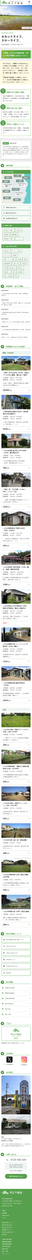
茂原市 (8, 177)
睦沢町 (6, 181)
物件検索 (4, 1213)
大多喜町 (6, 191)
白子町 (17, 176)
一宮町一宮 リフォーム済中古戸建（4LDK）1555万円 (15, 322)
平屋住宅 (24, 263)
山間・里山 (16, 263)
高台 (16, 276)
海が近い (20, 268)
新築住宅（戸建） (8, 238)
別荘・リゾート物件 (9, 259)
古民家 (19, 259)
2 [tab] (16, 28)
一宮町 (20, 181)
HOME (4, 1210)
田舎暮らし (7, 272)
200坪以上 (7, 251)
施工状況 (4, 1234)
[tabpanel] (16, 15)
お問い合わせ (5, 1215)
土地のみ (18, 230)
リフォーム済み (16, 251)
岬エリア (21, 185)
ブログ (4, 1218)
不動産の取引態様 (7, 1239)
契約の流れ (5, 1249)
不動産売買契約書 (7, 1244)
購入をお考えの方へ (7, 1227)
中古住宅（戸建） (8, 230)
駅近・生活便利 (8, 276)
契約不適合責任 (6, 1246)
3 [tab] (18, 28)
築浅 (14, 272)
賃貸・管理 (5, 1251)
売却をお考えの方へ (7, 1225)
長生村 (26, 177)
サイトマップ (5, 1253)
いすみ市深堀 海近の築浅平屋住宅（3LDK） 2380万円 (15, 329)
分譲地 (14, 255)
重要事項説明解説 (7, 1241)
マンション (19, 238)
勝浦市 (7, 198)
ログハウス (7, 255)
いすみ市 (15, 189)
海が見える (12, 268)
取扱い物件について (7, 1222)
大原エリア (19, 194)
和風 (25, 259)
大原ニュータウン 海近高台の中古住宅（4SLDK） (14, 337)
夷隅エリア (8, 186)
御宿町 (17, 199)
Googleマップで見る (7, 1140)
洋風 (5, 268)
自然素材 (20, 272)
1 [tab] (13, 28)
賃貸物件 (6, 234)
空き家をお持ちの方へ (8, 1232)
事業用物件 (14, 234)
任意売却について (7, 1230)
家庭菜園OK (7, 263)
